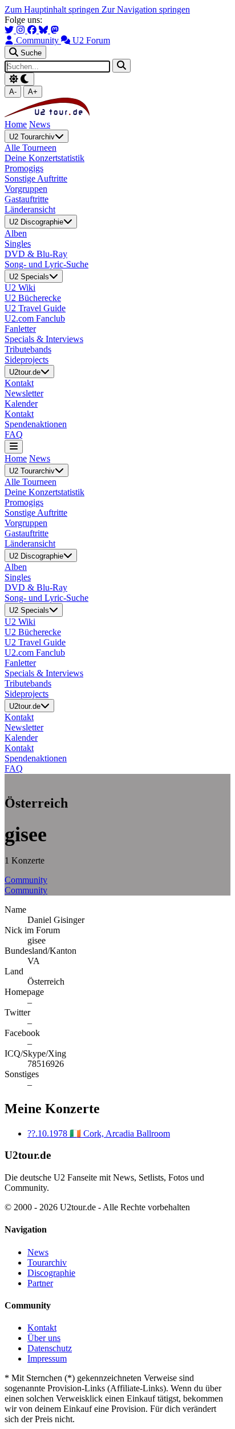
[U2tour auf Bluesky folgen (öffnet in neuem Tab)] (44, 30)
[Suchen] (121, 65)
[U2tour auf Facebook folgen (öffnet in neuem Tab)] (33, 30)
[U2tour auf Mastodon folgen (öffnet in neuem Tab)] (54, 30)
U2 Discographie (36, 222)
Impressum (47, 1358)
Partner (40, 1283)
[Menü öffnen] (14, 446)
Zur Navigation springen (146, 9)
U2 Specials (29, 276)
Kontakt (41, 1327)
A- (13, 91)
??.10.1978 (98, 1133)
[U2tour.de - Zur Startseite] (47, 114)
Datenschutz (49, 1348)
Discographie (51, 1273)
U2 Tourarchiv (32, 137)
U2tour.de (24, 372)
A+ (33, 91)
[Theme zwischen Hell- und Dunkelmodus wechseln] (19, 79)
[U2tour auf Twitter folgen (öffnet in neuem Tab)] (10, 30)
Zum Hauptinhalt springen (53, 9)
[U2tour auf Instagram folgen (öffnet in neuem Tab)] (21, 30)
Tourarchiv (47, 1262)
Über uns (43, 1338)
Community (26, 880)
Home (16, 124)
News (39, 124)
